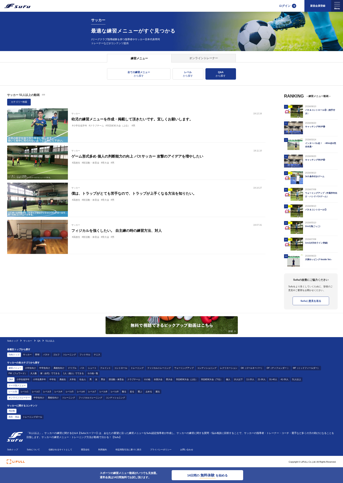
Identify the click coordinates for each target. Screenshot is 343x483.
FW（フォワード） (18, 373)
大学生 (72, 379)
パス (82, 368)
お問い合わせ (186, 449)
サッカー (28, 341)
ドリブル (72, 368)
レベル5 (69, 391)
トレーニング (69, 354)
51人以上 (296, 379)
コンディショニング (207, 368)
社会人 (82, 379)
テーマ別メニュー (17, 385)
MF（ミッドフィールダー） (306, 368)
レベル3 (47, 391)
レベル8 (103, 391)
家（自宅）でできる (50, 373)
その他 (147, 379)
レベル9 (114, 391)
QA (38, 341)
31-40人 (273, 379)
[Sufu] (15, 6)
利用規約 (102, 449)
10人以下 (238, 379)
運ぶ (140, 391)
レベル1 (24, 391)
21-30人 (262, 379)
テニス (97, 354)
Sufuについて (33, 449)
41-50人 (285, 379)
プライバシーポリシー (161, 449)
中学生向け (44, 368)
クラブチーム (133, 379)
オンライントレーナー (19, 397)
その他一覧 (92, 373)
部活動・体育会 (116, 379)
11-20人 (250, 379)
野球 (37, 354)
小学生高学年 (39, 379)
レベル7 (92, 391)
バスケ (46, 354)
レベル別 (13, 391)
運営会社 (85, 449)
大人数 (33, 373)
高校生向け (59, 368)
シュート (92, 368)
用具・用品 (14, 417)
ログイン (284, 5)
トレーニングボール (32, 417)
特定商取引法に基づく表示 (128, 449)
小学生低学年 (23, 379)
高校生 (62, 379)
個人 (228, 379)
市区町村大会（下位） (211, 379)
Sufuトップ (12, 341)
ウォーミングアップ (184, 368)
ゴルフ (56, 354)
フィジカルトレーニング (159, 368)
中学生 (52, 379)
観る (124, 391)
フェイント (105, 368)
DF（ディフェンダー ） (278, 368)
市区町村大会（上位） (186, 379)
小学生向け (30, 368)
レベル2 (36, 391)
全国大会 (158, 379)
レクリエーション (228, 368)
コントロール (120, 368)
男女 (103, 379)
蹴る (158, 391)
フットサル (84, 354)
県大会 (169, 379)
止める (149, 391)
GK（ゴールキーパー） (252, 368)
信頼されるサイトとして (60, 449)
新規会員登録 (317, 5)
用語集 (12, 411)
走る (132, 391)
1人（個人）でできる (73, 373)
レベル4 (58, 391)
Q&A (11, 379)
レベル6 (81, 391)
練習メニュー (15, 368)
